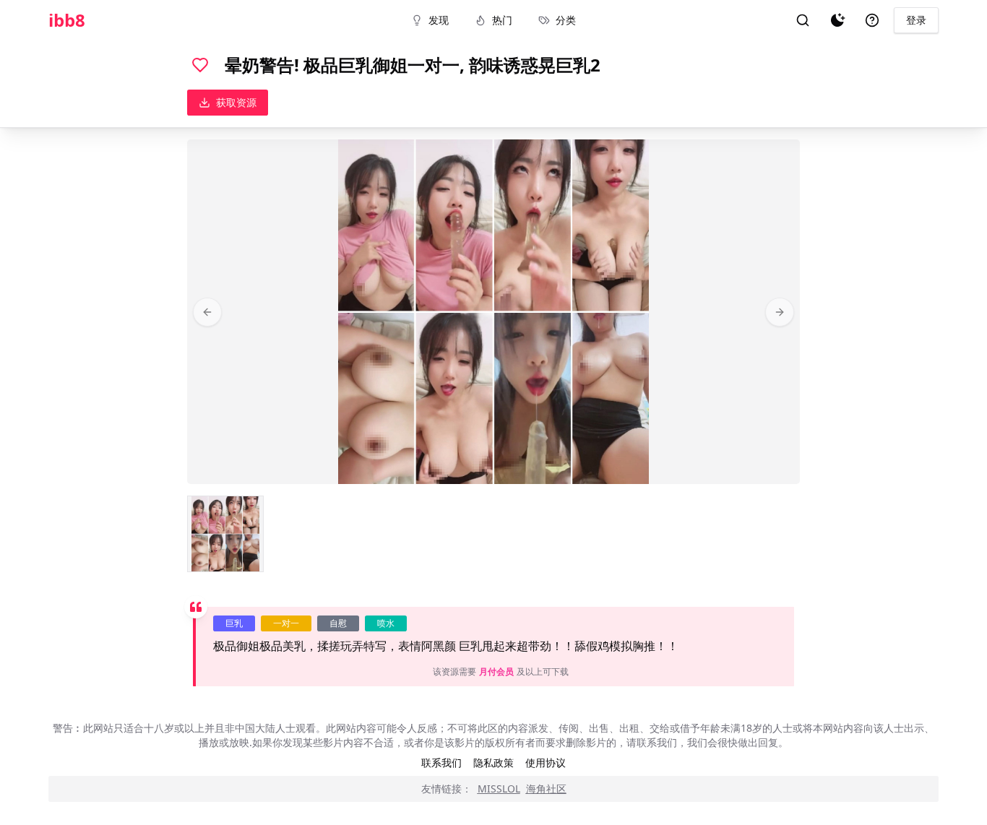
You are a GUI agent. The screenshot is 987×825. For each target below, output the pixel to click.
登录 (916, 20)
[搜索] (803, 20)
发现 (438, 20)
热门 (502, 20)
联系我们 (441, 762)
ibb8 (66, 20)
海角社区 (546, 788)
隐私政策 (493, 762)
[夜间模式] (837, 20)
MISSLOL (499, 788)
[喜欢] (200, 65)
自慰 (338, 623)
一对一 (286, 623)
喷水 (386, 623)
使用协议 (545, 762)
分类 (566, 20)
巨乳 (234, 623)
